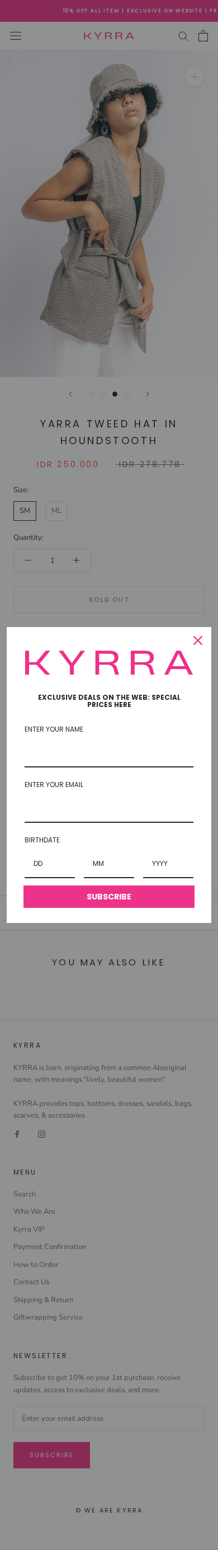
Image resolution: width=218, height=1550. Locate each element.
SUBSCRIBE (109, 896)
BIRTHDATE (42, 840)
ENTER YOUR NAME (54, 729)
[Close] (197, 640)
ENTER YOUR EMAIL (54, 784)
